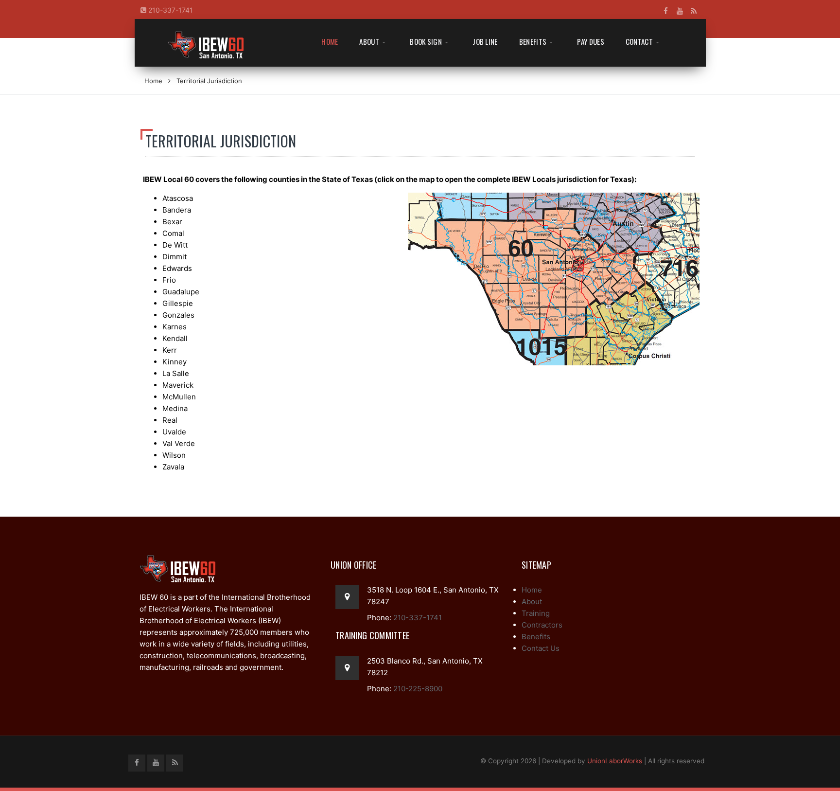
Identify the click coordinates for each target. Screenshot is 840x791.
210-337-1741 (169, 10)
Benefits (532, 41)
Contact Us (541, 648)
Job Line (484, 41)
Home (329, 41)
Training (536, 613)
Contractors (542, 624)
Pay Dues (590, 41)
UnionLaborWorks (614, 761)
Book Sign (426, 41)
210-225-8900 (416, 688)
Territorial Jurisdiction (209, 81)
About (369, 41)
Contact (639, 41)
